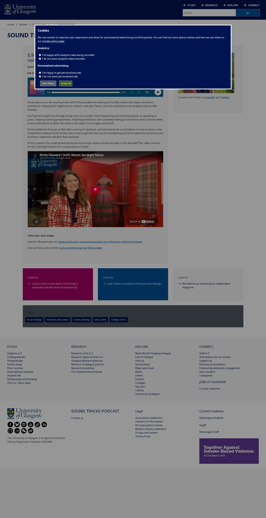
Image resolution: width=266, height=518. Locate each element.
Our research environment (86, 371)
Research (211, 5)
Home (10, 24)
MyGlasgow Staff (209, 432)
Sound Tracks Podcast (95, 411)
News (138, 371)
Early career (100, 319)
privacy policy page (53, 41)
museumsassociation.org (93, 241)
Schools (139, 379)
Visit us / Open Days (19, 383)
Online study (14, 364)
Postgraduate (15, 360)
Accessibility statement (148, 418)
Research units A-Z (82, 353)
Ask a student (207, 371)
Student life (14, 375)
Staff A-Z (204, 353)
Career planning (81, 319)
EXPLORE (141, 347)
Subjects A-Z (14, 353)
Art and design (34, 319)
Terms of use (142, 436)
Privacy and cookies (146, 432)
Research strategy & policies (87, 364)
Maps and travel (144, 368)
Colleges (140, 383)
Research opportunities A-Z (87, 357)
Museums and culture (58, 319)
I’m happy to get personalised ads (61, 72)
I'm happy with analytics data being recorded (68, 55)
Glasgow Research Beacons (87, 360)
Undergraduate (16, 357)
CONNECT (206, 347)
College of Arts (118, 319)
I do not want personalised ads (60, 76)
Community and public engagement (219, 368)
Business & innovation (212, 364)
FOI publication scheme (149, 425)
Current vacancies (209, 388)
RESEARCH (78, 347)
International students (20, 371)
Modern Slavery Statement (150, 429)
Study (191, 5)
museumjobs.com (68, 241)
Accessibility (142, 364)
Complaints (206, 375)
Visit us (139, 360)
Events (139, 375)
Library (139, 390)
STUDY (12, 347)
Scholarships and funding (22, 379)
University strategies (147, 394)
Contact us (77, 418)
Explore (232, 5)
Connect (254, 5)
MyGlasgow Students (211, 418)
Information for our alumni (215, 357)
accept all (66, 83)
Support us (205, 360)
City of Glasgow (144, 357)
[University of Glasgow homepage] (20, 9)
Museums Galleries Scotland (125, 241)
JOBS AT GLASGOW (212, 382)
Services (140, 386)
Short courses (15, 368)
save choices (48, 83)
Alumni (23, 24)
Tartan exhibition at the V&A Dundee (80, 248)
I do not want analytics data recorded (63, 58)
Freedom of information (149, 421)
